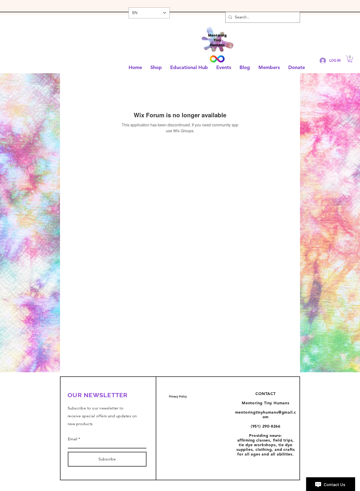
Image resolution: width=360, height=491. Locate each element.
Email (72, 439)
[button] (350, 59)
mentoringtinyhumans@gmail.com (265, 414)
